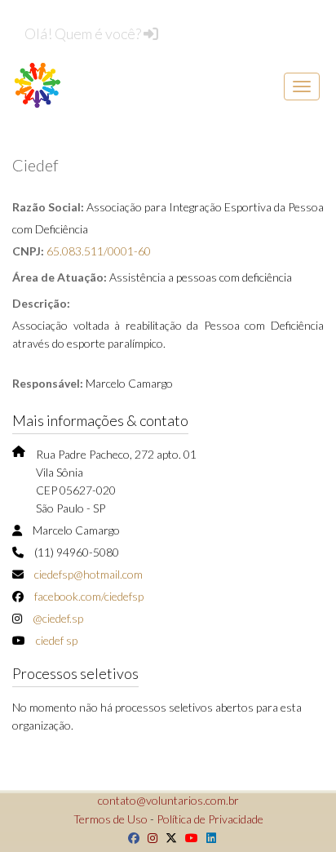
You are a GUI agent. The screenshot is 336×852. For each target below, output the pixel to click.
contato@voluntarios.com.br (168, 800)
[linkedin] (207, 838)
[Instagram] (148, 838)
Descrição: (41, 303)
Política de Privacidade (210, 819)
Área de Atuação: (59, 277)
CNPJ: (28, 251)
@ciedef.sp (58, 618)
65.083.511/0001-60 (98, 251)
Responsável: (47, 383)
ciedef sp (56, 640)
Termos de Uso (110, 819)
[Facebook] (129, 838)
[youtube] (187, 838)
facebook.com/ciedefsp (89, 596)
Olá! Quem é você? (84, 33)
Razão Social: (48, 207)
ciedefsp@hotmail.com (88, 574)
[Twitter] (167, 838)
